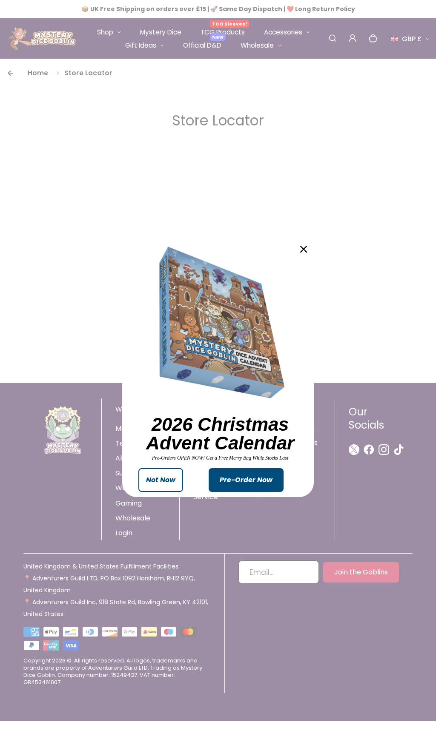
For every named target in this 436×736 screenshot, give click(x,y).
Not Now (160, 480)
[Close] (303, 249)
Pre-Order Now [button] (246, 480)
